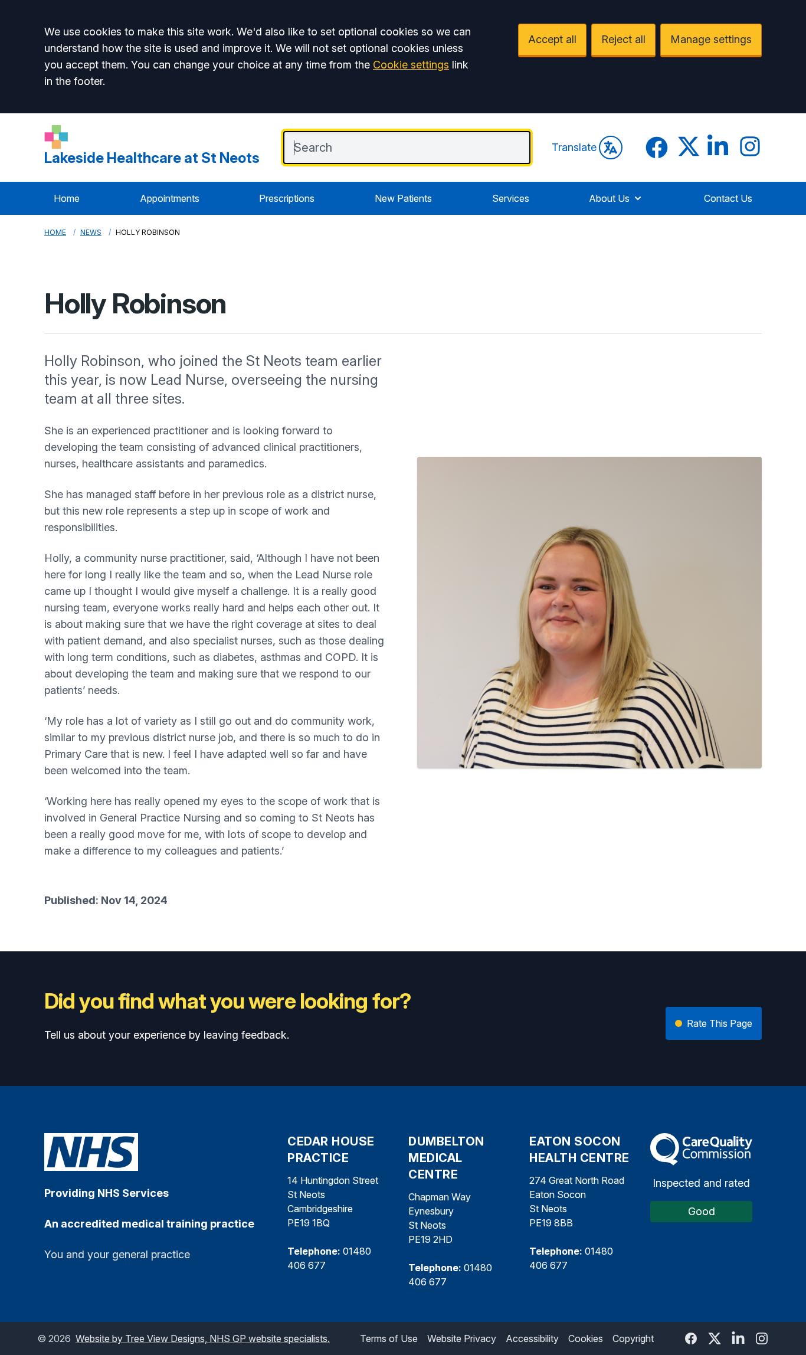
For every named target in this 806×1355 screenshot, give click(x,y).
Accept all (552, 39)
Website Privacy (461, 1338)
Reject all (623, 39)
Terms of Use (389, 1338)
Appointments (169, 198)
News (90, 232)
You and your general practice (117, 1254)
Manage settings (711, 39)
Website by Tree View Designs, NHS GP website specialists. (203, 1338)
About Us (609, 198)
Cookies (585, 1338)
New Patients (403, 198)
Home (67, 198)
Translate (574, 147)
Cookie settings (411, 64)
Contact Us (728, 198)
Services (510, 198)
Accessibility (532, 1338)
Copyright (633, 1338)
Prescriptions (286, 198)
